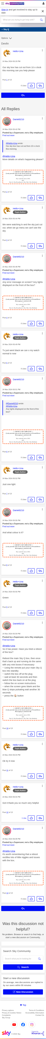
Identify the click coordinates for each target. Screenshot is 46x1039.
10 (7, 728)
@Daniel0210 (12, 403)
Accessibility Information (34, 1013)
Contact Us (39, 1015)
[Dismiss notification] (43, 11)
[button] (42, 50)
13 (7, 893)
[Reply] (40, 85)
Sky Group (6, 1018)
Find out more (8, 135)
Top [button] (24, 1005)
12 (7, 812)
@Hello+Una (11, 143)
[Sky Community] (15, 4)
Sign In (43, 4)
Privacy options (8, 1010)
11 (7, 770)
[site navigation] (2, 3)
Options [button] (4, 38)
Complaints (6, 1015)
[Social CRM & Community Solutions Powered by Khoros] (38, 1033)
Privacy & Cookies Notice (11, 1013)
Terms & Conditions (36, 1010)
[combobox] (20, 20)
